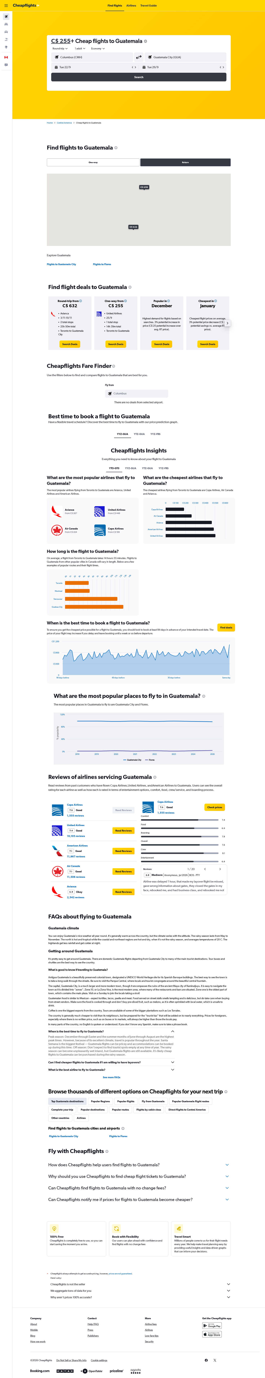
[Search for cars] (6, 31)
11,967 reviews (76, 856)
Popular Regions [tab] (100, 1101)
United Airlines (75, 825)
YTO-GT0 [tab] (114, 468)
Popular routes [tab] (120, 1109)
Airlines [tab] (81, 1118)
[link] (69, 344)
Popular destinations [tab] (93, 1109)
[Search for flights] (6, 16)
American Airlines (77, 845)
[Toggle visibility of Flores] (149, 760)
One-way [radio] (93, 162)
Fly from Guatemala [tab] (153, 1101)
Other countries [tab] (60, 1118)
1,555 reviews (75, 815)
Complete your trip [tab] (62, 1109)
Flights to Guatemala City (61, 264)
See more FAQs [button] (111, 1077)
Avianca (71, 886)
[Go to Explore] (6, 47)
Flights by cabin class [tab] (148, 1109)
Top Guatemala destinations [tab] (67, 1101)
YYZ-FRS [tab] (155, 434)
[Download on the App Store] (212, 1334)
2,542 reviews (75, 897)
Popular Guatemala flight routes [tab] (190, 1101)
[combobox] (60, 48)
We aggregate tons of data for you (70, 1290)
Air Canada (73, 866)
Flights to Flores (102, 264)
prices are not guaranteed (120, 1273)
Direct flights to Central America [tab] (187, 1109)
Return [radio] (185, 162)
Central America (64, 123)
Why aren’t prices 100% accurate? (71, 1297)
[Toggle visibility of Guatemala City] (132, 760)
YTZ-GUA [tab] (139, 434)
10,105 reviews (76, 836)
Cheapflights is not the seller (67, 1284)
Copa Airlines (75, 804)
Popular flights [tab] (125, 1101)
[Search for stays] (6, 24)
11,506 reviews (76, 876)
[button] (6, 6)
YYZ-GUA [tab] (122, 434)
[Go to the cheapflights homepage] (26, 5)
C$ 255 (60, 40)
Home (50, 123)
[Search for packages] (6, 39)
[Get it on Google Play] (212, 1325)
